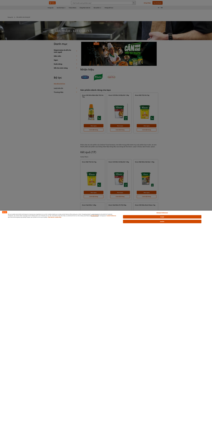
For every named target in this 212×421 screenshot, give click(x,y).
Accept (162, 217)
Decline (162, 221)
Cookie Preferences (111, 215)
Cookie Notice (94, 215)
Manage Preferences (162, 212)
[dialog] (106, 315)
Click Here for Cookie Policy (54, 217)
